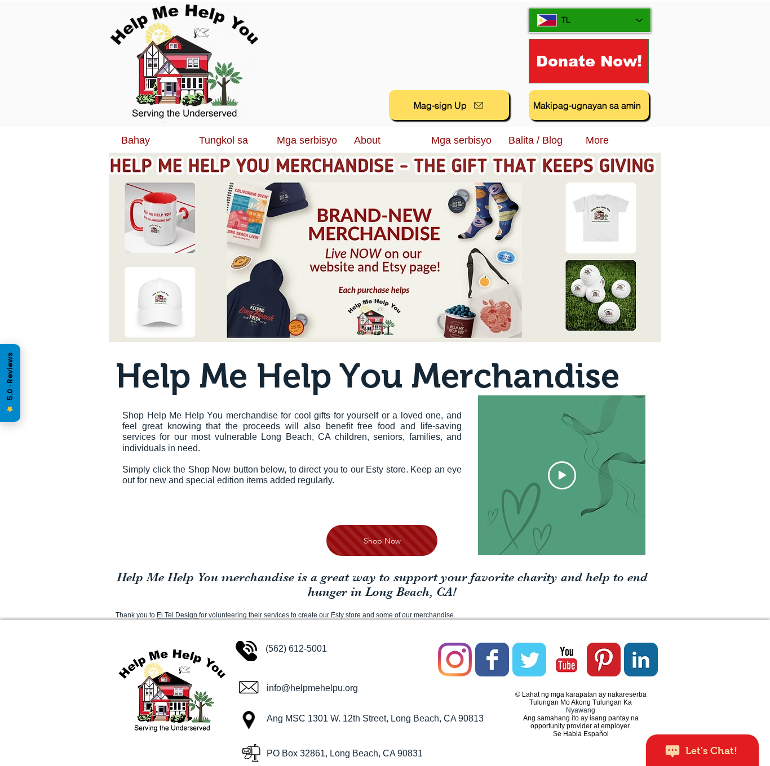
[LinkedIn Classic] (641, 659)
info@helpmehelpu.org (312, 688)
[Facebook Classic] (492, 659)
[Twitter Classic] (529, 659)
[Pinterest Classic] (604, 659)
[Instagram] (455, 659)
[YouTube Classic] (566, 659)
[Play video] (562, 475)
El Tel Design (178, 615)
